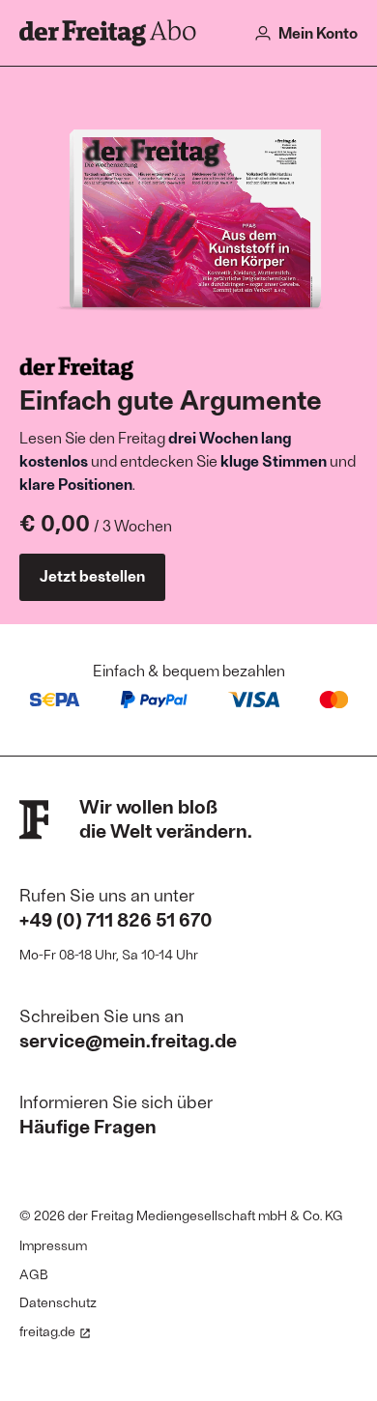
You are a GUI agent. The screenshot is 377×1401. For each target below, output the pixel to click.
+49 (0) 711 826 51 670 (116, 918)
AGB (33, 1274)
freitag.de (47, 1331)
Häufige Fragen (88, 1125)
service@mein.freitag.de (128, 1039)
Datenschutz (58, 1302)
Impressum (53, 1245)
